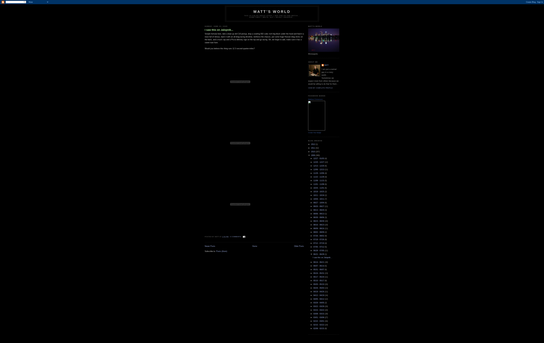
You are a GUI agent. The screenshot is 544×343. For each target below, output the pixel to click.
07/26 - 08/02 (319, 236)
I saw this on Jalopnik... (219, 29)
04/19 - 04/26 (319, 292)
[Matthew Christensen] (316, 130)
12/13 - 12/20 (319, 166)
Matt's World (272, 11)
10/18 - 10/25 (319, 192)
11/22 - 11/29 (319, 177)
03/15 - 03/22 (319, 310)
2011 (313, 148)
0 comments (235, 236)
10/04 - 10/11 (319, 199)
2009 (313, 155)
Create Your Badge (314, 132)
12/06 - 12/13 (319, 169)
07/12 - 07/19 (319, 243)
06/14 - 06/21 (319, 262)
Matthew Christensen (315, 99)
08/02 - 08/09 (319, 232)
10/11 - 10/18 (319, 195)
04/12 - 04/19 (319, 295)
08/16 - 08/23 (319, 225)
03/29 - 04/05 (319, 303)
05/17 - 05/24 (319, 277)
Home (254, 246)
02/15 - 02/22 (319, 325)
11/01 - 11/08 (319, 184)
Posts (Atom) (221, 251)
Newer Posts (210, 246)
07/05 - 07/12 (319, 247)
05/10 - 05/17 (319, 281)
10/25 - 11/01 (319, 188)
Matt (326, 65)
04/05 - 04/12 (319, 299)
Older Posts (299, 246)
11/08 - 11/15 (319, 181)
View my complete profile (320, 88)
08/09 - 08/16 (319, 228)
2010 (313, 152)
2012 (313, 144)
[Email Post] (244, 236)
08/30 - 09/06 (319, 217)
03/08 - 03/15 (319, 314)
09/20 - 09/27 (319, 206)
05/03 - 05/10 (319, 284)
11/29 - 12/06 (319, 173)
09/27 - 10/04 (319, 203)
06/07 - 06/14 (319, 266)
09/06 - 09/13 (319, 214)
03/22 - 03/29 (319, 306)
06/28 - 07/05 (319, 250)
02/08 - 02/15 (319, 328)
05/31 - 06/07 (319, 269)
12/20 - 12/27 (319, 162)
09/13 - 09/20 (319, 210)
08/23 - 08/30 (319, 221)
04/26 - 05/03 (319, 288)
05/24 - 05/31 (319, 273)
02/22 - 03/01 (319, 321)
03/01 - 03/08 (319, 317)
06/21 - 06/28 (319, 254)
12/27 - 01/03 (319, 158)
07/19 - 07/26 (319, 239)
